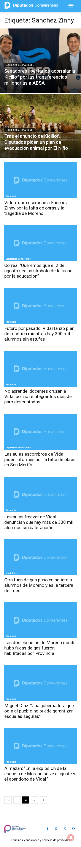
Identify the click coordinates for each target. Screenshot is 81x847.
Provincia (11, 196)
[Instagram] (56, 829)
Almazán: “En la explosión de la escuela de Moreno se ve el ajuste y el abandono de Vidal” (39, 774)
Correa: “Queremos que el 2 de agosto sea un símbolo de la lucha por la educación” (38, 271)
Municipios (11, 573)
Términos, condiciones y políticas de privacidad (40, 840)
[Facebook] (47, 829)
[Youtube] (73, 829)
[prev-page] (8, 800)
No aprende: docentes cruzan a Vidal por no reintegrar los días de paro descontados (38, 396)
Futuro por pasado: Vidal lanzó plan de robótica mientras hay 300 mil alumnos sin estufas (39, 334)
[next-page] (43, 800)
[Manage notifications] (70, 837)
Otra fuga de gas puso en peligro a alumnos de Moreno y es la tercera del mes (38, 585)
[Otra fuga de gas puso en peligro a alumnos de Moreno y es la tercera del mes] (40, 557)
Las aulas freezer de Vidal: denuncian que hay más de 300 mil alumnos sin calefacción (38, 522)
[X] (65, 829)
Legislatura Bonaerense (20, 65)
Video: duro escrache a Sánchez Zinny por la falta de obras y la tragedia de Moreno (36, 208)
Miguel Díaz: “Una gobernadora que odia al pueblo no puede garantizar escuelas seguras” (39, 711)
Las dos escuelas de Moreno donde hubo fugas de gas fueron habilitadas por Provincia (40, 648)
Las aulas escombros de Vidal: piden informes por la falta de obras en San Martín (40, 459)
